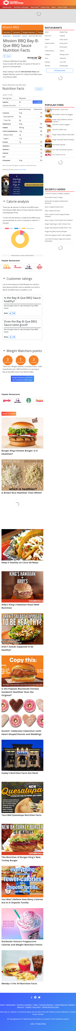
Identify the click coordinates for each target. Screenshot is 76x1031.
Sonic (46, 58)
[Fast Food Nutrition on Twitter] (39, 997)
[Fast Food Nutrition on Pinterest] (35, 997)
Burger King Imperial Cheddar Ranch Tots (58, 228)
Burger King (63, 32)
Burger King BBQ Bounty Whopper (56, 231)
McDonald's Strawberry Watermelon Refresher (56, 202)
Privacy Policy (41, 1024)
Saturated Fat (8, 116)
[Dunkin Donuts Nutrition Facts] (39, 401)
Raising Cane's (64, 54)
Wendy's (47, 66)
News (53, 7)
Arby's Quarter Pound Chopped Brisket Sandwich (57, 215)
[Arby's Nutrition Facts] (39, 267)
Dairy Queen (64, 39)
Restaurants (7, 7)
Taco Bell (63, 62)
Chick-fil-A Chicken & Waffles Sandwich (57, 194)
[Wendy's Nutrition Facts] (7, 401)
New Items (35, 7)
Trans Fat (6, 120)
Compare (39, 89)
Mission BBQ (22, 169)
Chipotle (62, 36)
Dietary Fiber (8, 135)
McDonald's (63, 47)
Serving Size (7, 98)
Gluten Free (45, 7)
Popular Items (43, 32)
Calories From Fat (9, 105)
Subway (47, 62)
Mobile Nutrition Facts (50, 1007)
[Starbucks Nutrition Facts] (28, 401)
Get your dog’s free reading (35, 185)
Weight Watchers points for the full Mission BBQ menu (22, 378)
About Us (20, 1007)
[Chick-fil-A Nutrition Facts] (17, 267)
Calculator (16, 32)
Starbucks (63, 58)
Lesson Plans (62, 7)
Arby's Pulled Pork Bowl (52, 211)
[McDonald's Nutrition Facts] (7, 267)
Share (7, 56)
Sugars (6, 138)
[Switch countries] (71, 7)
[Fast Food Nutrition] (13, 2)
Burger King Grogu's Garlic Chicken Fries (57, 224)
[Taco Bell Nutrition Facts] (28, 267)
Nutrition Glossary (46, 1005)
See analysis (37, 102)
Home (2, 1005)
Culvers (47, 39)
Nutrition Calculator (21, 7)
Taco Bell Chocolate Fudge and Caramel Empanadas (58, 240)
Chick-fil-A (48, 36)
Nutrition (6, 32)
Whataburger (64, 66)
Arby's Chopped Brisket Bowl (54, 207)
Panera (62, 51)
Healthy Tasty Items (33, 1007)
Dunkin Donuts (49, 43)
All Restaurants (59, 70)
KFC (46, 47)
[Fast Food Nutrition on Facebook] (31, 997)
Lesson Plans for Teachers (65, 1005)
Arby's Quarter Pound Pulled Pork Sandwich (59, 220)
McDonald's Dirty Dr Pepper (54, 197)
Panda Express (49, 51)
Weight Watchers (29, 32)
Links (32, 1024)
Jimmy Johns (64, 43)
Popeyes (47, 54)
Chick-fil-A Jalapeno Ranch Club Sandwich (58, 235)
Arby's (47, 32)
